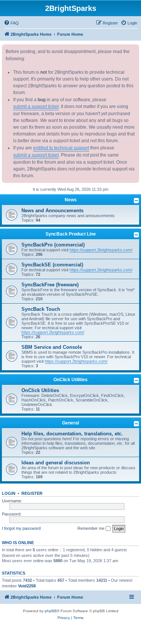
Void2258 (27, 586)
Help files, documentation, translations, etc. (72, 433)
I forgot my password (21, 528)
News (71, 199)
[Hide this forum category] (136, 201)
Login (8, 493)
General (70, 423)
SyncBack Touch (40, 309)
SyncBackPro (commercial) (53, 245)
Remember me (91, 528)
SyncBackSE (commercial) (52, 265)
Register (31, 493)
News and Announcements (52, 210)
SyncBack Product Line (70, 234)
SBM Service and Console (51, 347)
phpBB (51, 611)
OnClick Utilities (70, 379)
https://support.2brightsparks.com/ (101, 250)
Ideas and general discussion (55, 462)
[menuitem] (11, 22)
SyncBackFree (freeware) (50, 284)
